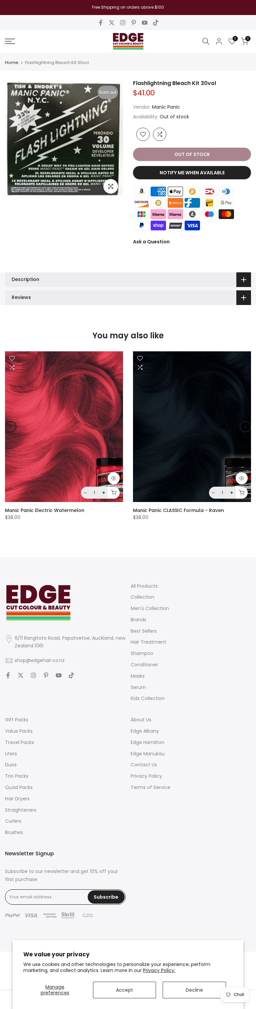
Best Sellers (144, 631)
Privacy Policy (146, 776)
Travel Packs (19, 742)
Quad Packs (19, 787)
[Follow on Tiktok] (156, 23)
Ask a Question (151, 241)
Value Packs (19, 731)
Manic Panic (166, 107)
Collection (142, 597)
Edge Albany (145, 731)
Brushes (14, 832)
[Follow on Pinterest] (134, 23)
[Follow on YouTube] (145, 23)
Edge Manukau (148, 753)
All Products (144, 586)
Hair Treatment (148, 642)
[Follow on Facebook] (101, 23)
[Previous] (10, 426)
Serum (138, 687)
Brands (138, 619)
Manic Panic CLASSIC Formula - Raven (178, 510)
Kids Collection (148, 698)
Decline (194, 990)
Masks (138, 676)
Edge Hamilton (147, 742)
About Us (141, 719)
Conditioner (144, 664)
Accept (124, 990)
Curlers (13, 821)
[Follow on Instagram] (123, 23)
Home (11, 62)
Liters (11, 753)
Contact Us (144, 764)
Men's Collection (150, 608)
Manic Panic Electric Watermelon (44, 510)
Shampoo (142, 653)
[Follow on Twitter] (112, 23)
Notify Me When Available (192, 172)
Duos (11, 764)
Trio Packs (16, 776)
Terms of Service (150, 787)
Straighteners (20, 810)
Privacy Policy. (159, 970)
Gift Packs (16, 719)
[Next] (245, 426)
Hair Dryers (17, 798)
